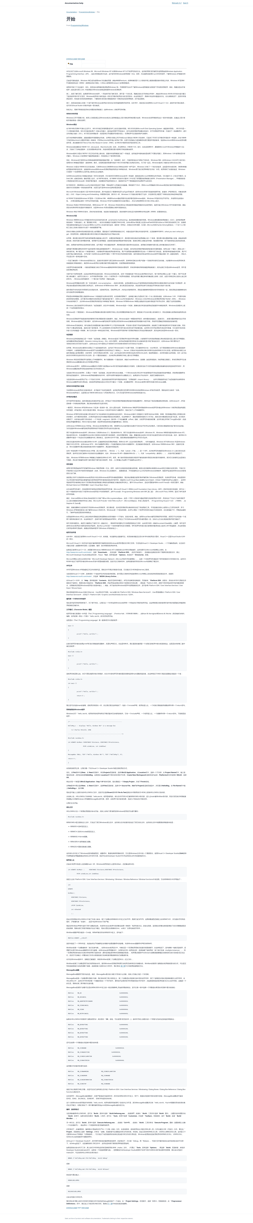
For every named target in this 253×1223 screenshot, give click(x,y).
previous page (71, 59)
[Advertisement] (126, 42)
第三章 (123, 966)
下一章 (110, 1204)
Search (185, 3)
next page (81, 59)
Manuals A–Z (176, 3)
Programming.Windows (87, 12)
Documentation (71, 12)
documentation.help (74, 3)
